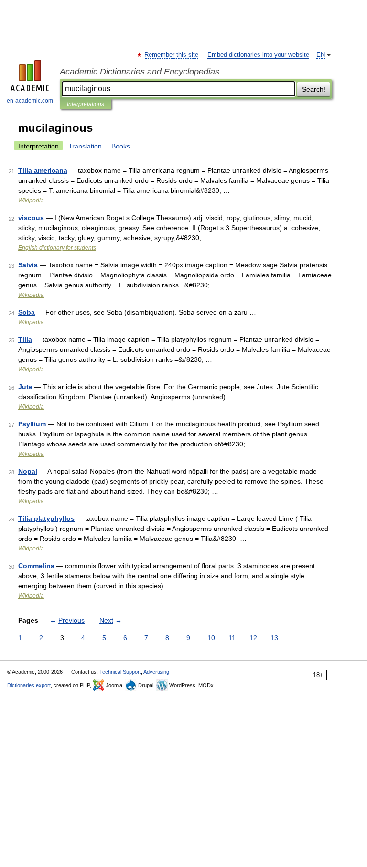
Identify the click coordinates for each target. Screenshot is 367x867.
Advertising (156, 672)
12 (253, 638)
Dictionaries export (29, 685)
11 (232, 638)
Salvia (28, 265)
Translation (85, 146)
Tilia (25, 339)
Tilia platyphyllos (46, 518)
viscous (31, 218)
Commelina (36, 566)
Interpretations (85, 104)
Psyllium (32, 424)
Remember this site (171, 55)
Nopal (27, 471)
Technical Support (120, 672)
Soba (26, 312)
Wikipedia (31, 200)
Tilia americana (42, 170)
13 (274, 638)
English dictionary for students (57, 247)
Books (120, 146)
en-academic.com (30, 100)
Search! (313, 89)
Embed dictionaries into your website (258, 55)
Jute (25, 387)
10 (211, 638)
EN (320, 55)
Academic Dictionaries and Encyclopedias (139, 71)
